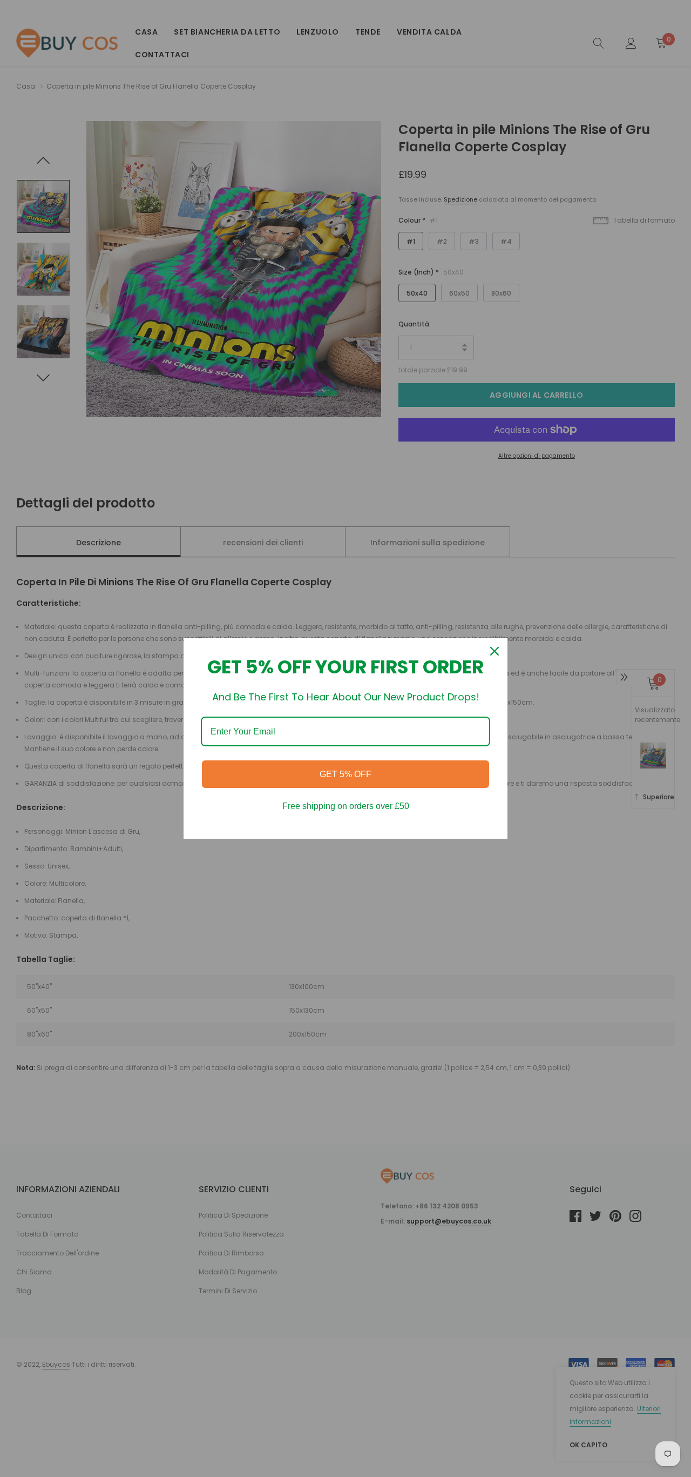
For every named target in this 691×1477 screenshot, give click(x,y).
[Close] (494, 651)
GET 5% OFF (345, 774)
